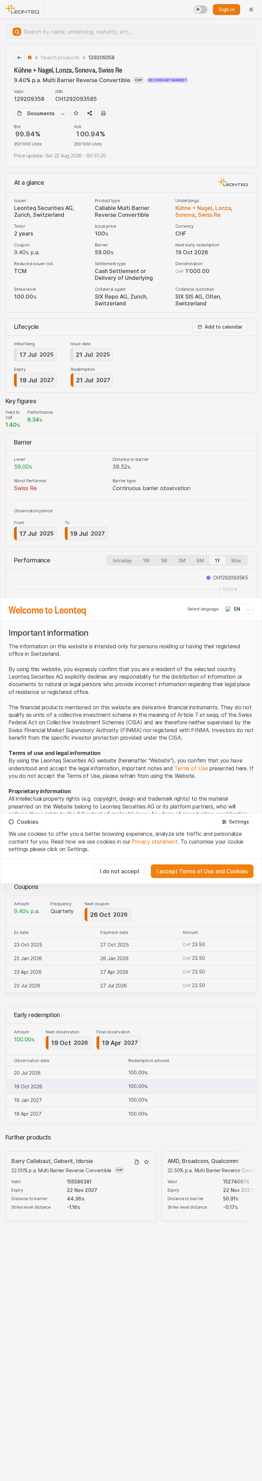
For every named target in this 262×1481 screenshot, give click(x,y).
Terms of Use (191, 768)
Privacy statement (154, 841)
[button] (235, 821)
